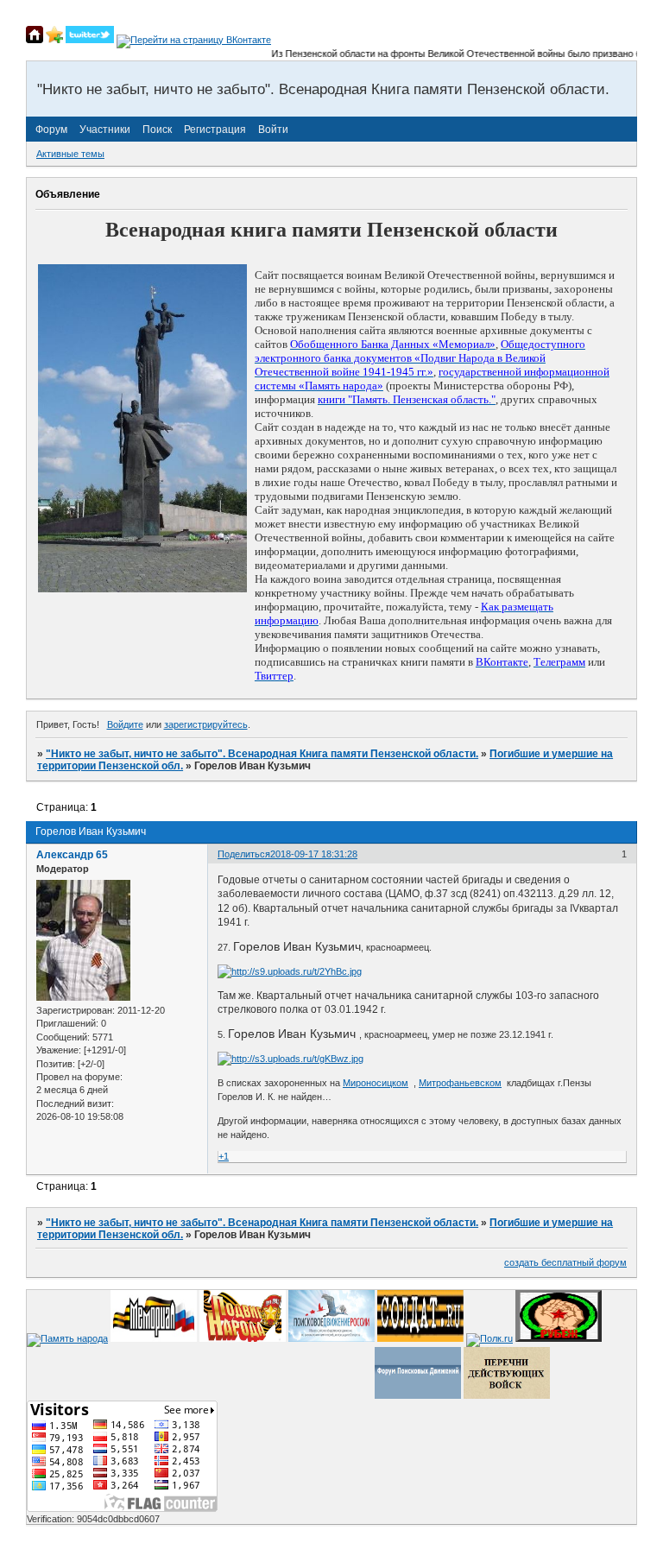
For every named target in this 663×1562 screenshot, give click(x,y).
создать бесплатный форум (565, 1262)
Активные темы (70, 154)
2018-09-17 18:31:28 (313, 854)
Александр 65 (72, 855)
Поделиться (244, 854)
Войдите (125, 724)
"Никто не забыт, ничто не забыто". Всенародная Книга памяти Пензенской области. (262, 754)
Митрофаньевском (460, 1083)
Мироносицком (375, 1083)
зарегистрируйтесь (206, 724)
